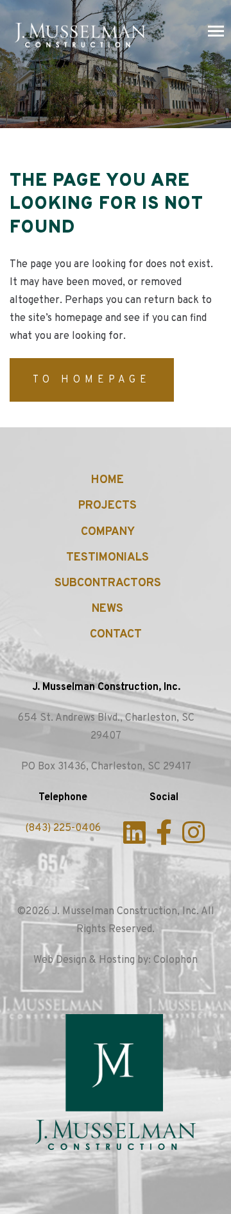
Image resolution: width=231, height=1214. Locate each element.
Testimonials (107, 557)
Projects (107, 505)
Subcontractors (108, 583)
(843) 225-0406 (63, 828)
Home (107, 480)
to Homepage (92, 379)
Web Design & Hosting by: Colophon (115, 960)
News (107, 609)
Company (108, 532)
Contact (116, 634)
